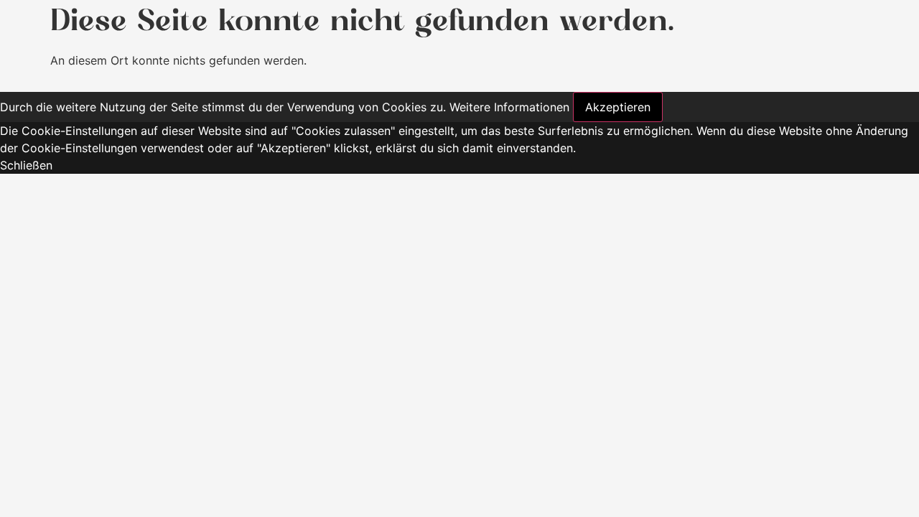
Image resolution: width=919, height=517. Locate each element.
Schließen (26, 165)
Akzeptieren (617, 107)
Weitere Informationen (509, 107)
